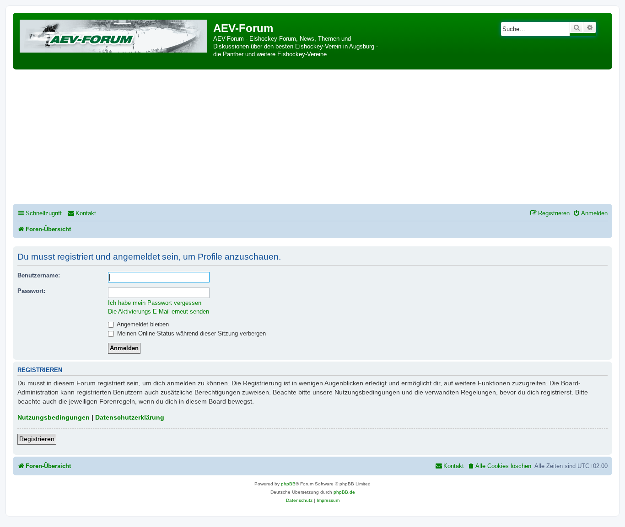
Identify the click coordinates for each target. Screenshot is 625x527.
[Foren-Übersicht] (114, 34)
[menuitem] (81, 213)
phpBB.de (344, 492)
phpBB (288, 483)
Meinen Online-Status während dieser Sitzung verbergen (190, 333)
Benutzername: (38, 275)
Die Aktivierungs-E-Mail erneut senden (158, 311)
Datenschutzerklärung (129, 417)
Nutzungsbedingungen (53, 417)
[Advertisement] (312, 138)
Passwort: (31, 290)
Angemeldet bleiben (142, 324)
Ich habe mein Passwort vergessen (154, 302)
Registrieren (36, 438)
